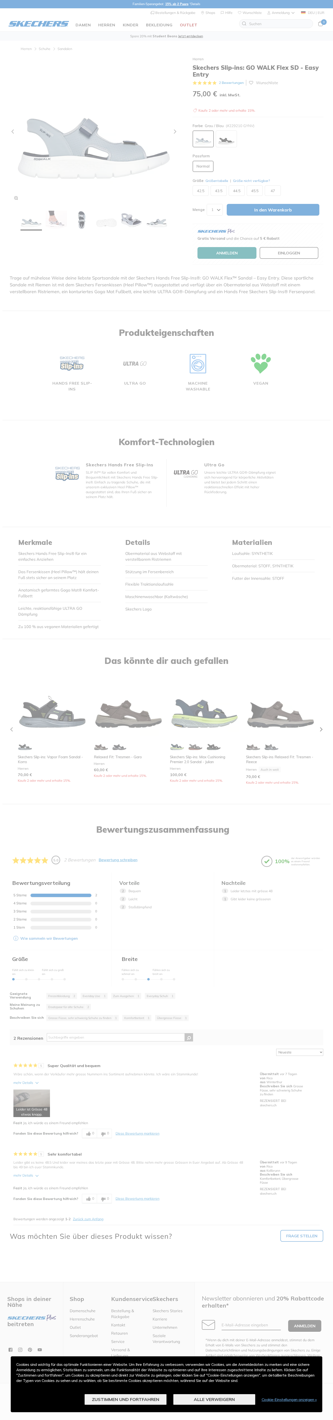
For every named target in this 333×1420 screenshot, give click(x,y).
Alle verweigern (214, 1399)
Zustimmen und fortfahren (125, 1399)
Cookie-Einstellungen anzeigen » (289, 1399)
